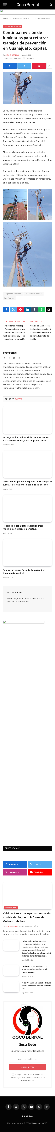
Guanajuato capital (33, 294)
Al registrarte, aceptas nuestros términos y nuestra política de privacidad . (27, 1077)
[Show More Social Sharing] (49, 66)
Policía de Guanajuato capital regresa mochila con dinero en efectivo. (23, 527)
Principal (27, 1116)
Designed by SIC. (40, 1123)
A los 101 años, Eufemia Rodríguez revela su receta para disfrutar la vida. (36, 985)
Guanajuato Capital (12, 26)
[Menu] (5, 4)
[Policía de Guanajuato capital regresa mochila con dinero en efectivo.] (27, 508)
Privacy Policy (27, 1081)
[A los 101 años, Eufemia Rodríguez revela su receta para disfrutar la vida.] (11, 986)
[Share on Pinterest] (39, 66)
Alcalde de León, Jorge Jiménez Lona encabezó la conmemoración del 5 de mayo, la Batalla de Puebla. (40, 332)
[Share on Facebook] (10, 66)
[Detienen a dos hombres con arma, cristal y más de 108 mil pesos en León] (11, 970)
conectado (35, 598)
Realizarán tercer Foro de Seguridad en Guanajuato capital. (24, 571)
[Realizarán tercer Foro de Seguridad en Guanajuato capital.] (27, 552)
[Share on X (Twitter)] (24, 66)
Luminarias (9, 298)
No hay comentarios (13, 58)
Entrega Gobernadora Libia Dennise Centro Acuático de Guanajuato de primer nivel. (26, 439)
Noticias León (10, 908)
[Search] (50, 4)
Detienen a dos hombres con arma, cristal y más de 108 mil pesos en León (34, 969)
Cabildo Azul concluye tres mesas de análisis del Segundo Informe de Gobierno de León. (26, 917)
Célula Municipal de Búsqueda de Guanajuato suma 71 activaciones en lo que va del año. (27, 483)
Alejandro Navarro (12, 294)
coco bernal (12, 55)
